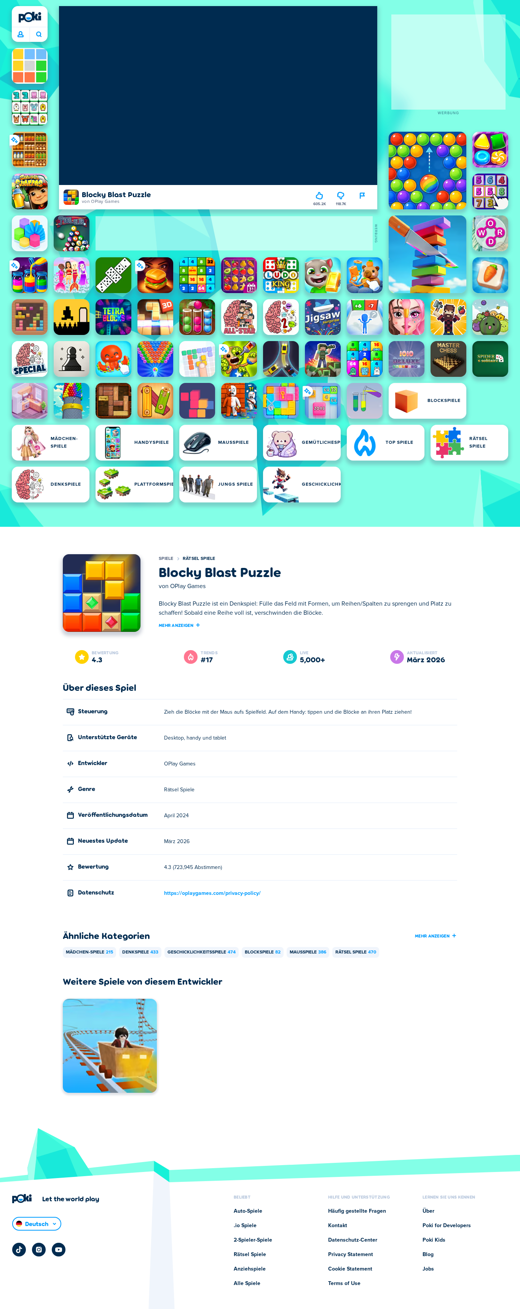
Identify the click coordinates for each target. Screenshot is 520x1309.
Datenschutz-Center (352, 1240)
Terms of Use (344, 1283)
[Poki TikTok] (19, 1249)
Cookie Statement (350, 1269)
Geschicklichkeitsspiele (201, 952)
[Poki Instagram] (39, 1249)
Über (428, 1211)
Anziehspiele (250, 1269)
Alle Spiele (247, 1283)
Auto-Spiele (248, 1211)
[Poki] (29, 17)
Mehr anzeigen (176, 625)
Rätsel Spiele (199, 558)
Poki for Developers (447, 1225)
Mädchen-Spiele (89, 952)
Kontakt (337, 1225)
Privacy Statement (350, 1254)
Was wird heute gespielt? (39, 34)
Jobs (428, 1269)
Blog (428, 1254)
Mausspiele (308, 952)
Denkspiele (140, 952)
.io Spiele (245, 1225)
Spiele (166, 558)
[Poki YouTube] (58, 1249)
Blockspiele (263, 952)
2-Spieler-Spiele (253, 1240)
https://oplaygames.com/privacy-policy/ (212, 893)
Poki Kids (434, 1240)
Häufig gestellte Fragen (357, 1211)
